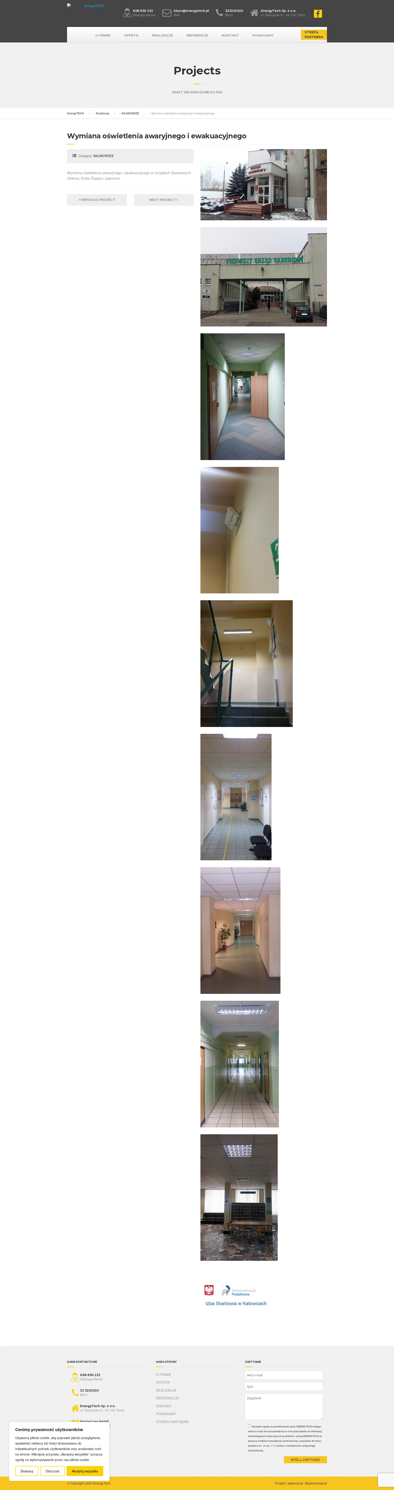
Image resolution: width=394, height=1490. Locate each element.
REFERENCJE (197, 35)
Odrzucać (53, 1471)
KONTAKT (230, 35)
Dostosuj (27, 1471)
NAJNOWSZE (130, 113)
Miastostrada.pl (316, 1483)
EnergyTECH (75, 113)
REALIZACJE (162, 35)
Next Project (163, 200)
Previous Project (97, 200)
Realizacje (102, 113)
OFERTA (131, 35)
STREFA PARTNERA (314, 34)
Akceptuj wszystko (85, 1471)
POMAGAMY (263, 35)
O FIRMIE (102, 35)
